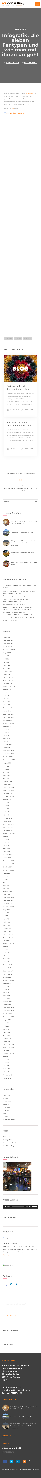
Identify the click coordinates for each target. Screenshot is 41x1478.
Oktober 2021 (7, 720)
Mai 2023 (6, 662)
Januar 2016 (7, 931)
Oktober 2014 (7, 977)
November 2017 (8, 864)
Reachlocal (29, 93)
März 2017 (6, 888)
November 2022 (8, 680)
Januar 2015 (7, 968)
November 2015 (8, 937)
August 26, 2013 (12, 62)
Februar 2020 (7, 781)
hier (12, 108)
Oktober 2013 (7, 1014)
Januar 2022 (7, 711)
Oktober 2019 (7, 793)
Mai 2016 (6, 919)
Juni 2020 (6, 769)
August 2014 (7, 983)
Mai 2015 (6, 956)
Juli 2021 (6, 729)
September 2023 (9, 650)
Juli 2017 (6, 876)
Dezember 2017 (8, 861)
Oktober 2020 (8, 757)
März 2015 (6, 962)
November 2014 (8, 974)
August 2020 (7, 763)
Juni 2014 (6, 989)
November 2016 (8, 901)
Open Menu (37, 4)
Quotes (5, 1116)
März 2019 (6, 815)
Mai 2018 (6, 845)
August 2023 (7, 653)
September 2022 (9, 686)
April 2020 (6, 775)
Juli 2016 (6, 913)
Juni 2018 (6, 842)
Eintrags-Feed (8, 1140)
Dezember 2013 (8, 1008)
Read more (6, 1255)
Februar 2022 (7, 708)
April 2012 (6, 1069)
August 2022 (7, 689)
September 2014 (8, 980)
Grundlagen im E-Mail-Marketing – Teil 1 (19, 614)
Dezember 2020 (8, 751)
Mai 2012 (6, 1066)
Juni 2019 (6, 806)
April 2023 (6, 665)
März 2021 (6, 741)
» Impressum (8, 1452)
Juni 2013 (6, 1026)
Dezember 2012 (8, 1044)
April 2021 (6, 738)
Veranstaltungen (9, 1119)
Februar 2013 (7, 1038)
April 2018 (6, 849)
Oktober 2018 (7, 830)
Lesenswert (20, 29)
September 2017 (8, 870)
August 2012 (7, 1057)
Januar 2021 (7, 748)
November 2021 (8, 717)
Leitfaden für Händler (11, 585)
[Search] (36, 501)
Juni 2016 (6, 916)
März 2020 (6, 778)
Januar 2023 (7, 674)
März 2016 (6, 925)
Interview (6, 1104)
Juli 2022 (6, 692)
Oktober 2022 (8, 683)
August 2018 (7, 836)
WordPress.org (8, 1146)
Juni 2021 (6, 732)
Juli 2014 (6, 986)
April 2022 (6, 702)
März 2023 (6, 668)
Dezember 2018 (8, 824)
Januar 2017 (7, 894)
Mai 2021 (6, 735)
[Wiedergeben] (5, 1207)
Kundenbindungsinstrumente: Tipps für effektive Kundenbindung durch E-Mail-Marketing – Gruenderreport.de (17, 610)
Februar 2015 (7, 965)
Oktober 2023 (8, 647)
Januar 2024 (7, 637)
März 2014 (6, 998)
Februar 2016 (7, 928)
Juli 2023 (6, 656)
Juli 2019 (6, 803)
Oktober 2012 (7, 1050)
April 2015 (6, 959)
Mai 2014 (6, 992)
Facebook (9, 338)
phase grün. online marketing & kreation (24, 1469)
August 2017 (7, 873)
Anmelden (6, 1137)
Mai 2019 (6, 809)
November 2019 (8, 790)
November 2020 (8, 754)
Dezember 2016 (8, 897)
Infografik (27, 338)
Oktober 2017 (7, 867)
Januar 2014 (7, 1005)
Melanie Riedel (30, 62)
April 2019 (6, 812)
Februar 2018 (7, 855)
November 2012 (8, 1047)
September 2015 (8, 943)
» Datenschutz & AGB (12, 1448)
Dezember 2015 (8, 934)
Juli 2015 (6, 949)
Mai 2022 (6, 699)
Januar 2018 (7, 858)
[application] (20, 1207)
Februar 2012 (7, 1075)
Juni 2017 (6, 879)
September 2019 (8, 797)
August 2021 (7, 726)
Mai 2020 (6, 772)
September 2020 (9, 760)
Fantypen (18, 338)
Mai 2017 (6, 882)
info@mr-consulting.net (20, 1390)
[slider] (34, 1206)
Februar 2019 (7, 818)
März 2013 (6, 1035)
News (5, 1113)
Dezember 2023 (8, 640)
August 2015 (7, 946)
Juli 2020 (6, 766)
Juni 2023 (6, 659)
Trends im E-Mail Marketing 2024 (22, 532)
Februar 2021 (7, 745)
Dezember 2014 (8, 971)
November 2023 (8, 644)
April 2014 (6, 995)
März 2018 (6, 852)
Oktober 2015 (7, 940)
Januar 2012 (7, 1078)
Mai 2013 (6, 1029)
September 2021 (8, 723)
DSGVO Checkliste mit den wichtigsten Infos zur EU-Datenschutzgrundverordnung (19, 593)
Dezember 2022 (8, 677)
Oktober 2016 (7, 904)
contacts (12, 1315)
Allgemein (6, 1095)
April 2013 (6, 1032)
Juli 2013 (6, 1023)
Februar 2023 (7, 671)
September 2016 (8, 907)
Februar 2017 (7, 891)
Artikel (5, 1098)
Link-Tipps (6, 1110)
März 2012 (6, 1072)
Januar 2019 (7, 821)
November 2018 (8, 827)
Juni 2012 (6, 1063)
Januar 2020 (7, 784)
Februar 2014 (7, 1001)
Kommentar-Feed (9, 1143)
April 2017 (6, 885)
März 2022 (6, 705)
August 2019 (7, 800)
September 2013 (8, 1017)
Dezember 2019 (8, 787)
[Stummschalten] (30, 1207)
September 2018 (8, 833)
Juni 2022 (6, 696)
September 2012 (8, 1053)
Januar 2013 (7, 1041)
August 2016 (7, 910)
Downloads (7, 1101)
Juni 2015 (6, 953)
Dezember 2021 (8, 714)
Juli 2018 (6, 839)
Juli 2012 (6, 1060)
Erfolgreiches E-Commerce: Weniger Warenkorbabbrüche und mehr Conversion (24, 543)
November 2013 (8, 1011)
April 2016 (6, 922)
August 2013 (7, 1020)
